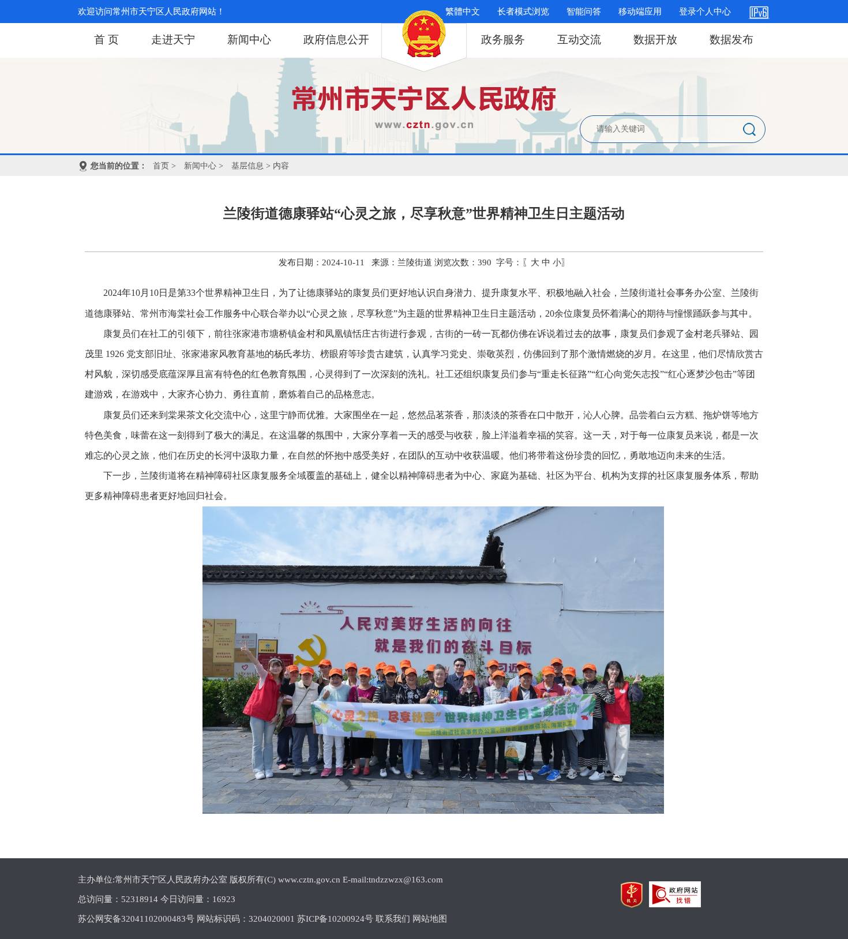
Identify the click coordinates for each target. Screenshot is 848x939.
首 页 (106, 39)
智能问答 (583, 11)
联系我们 (393, 918)
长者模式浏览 (523, 11)
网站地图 (429, 918)
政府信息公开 (336, 39)
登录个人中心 (705, 11)
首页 (161, 165)
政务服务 (503, 39)
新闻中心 (249, 39)
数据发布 (731, 39)
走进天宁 (173, 39)
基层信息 (247, 165)
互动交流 (579, 39)
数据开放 (655, 39)
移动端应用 (640, 11)
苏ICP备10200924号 (335, 918)
